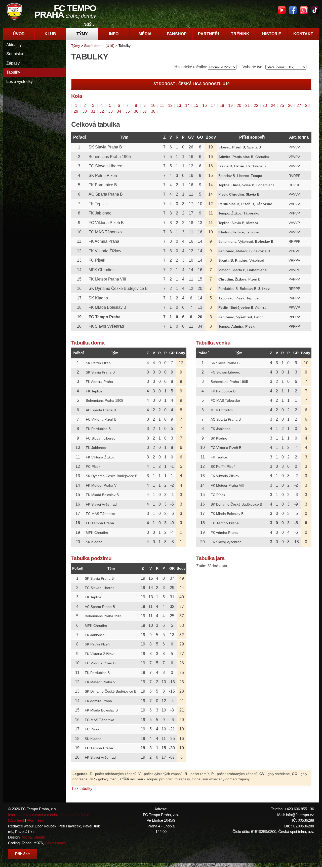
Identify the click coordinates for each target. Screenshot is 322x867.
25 (281, 105)
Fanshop (177, 34)
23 (264, 105)
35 (127, 111)
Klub (50, 34)
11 (162, 105)
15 (196, 105)
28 (307, 105)
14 (187, 105)
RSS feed (16, 820)
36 (136, 111)
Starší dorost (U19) (99, 46)
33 (110, 111)
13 (179, 105)
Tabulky (13, 72)
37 (144, 111)
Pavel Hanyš (55, 843)
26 (290, 105)
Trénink (240, 34)
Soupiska (14, 54)
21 (247, 105)
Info (113, 34)
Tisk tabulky (81, 788)
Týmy (82, 34)
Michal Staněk (33, 837)
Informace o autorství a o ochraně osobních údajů (48, 815)
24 (273, 105)
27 (299, 105)
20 (239, 105)
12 (170, 105)
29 (76, 111)
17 (213, 105)
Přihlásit (22, 854)
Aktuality (14, 45)
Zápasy (13, 63)
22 (256, 105)
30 (84, 111)
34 (119, 111)
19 (230, 105)
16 (204, 105)
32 (101, 111)
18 (222, 105)
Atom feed (35, 820)
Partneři (208, 34)
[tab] (191, 84)
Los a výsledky (19, 81)
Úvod (19, 34)
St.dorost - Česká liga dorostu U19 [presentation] (191, 84)
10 (153, 105)
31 (93, 111)
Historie (271, 34)
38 (153, 111)
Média (145, 34)
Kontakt (303, 34)
